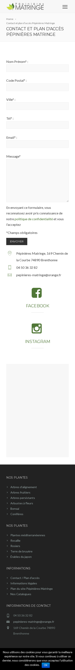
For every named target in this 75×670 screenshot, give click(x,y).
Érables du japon (21, 556)
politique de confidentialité (34, 219)
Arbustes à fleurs (21, 503)
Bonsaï (14, 508)
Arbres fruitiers (20, 492)
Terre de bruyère (21, 551)
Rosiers (15, 546)
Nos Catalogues (20, 594)
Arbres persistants (22, 498)
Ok (46, 665)
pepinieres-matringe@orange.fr (33, 621)
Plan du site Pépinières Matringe (31, 588)
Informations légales (23, 583)
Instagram (37, 341)
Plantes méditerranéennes (27, 535)
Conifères (16, 514)
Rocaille (15, 540)
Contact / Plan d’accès (25, 578)
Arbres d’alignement (23, 487)
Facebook (37, 305)
